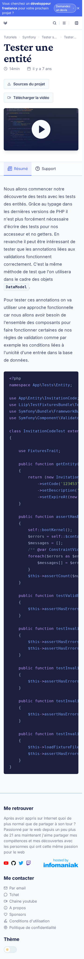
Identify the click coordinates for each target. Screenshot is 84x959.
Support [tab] (49, 168)
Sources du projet (29, 84)
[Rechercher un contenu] (54, 23)
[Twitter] (21, 863)
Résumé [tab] (21, 168)
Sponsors (17, 914)
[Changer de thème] (10, 949)
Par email (17, 888)
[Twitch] (28, 863)
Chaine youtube (23, 901)
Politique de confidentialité (32, 927)
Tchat (14, 894)
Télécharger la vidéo (31, 97)
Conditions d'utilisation (29, 921)
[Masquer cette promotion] (78, 8)
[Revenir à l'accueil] (5, 23)
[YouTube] (6, 863)
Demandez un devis (63, 8)
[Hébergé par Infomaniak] (60, 863)
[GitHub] (13, 863)
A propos (17, 907)
